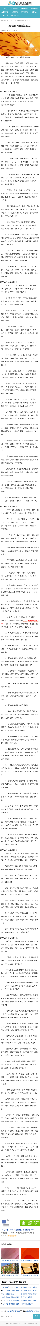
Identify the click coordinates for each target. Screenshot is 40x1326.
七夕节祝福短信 (27, 1304)
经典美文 (15, 8)
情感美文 (35, 8)
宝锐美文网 (16, 1323)
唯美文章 (25, 12)
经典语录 (20, 21)
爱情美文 (5, 12)
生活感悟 (15, 15)
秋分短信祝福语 (27, 1297)
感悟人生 (35, 12)
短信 (28, 21)
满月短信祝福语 (8, 1294)
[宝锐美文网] (20, 3)
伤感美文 (25, 8)
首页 (5, 8)
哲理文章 (5, 15)
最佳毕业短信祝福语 (28, 1300)
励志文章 (15, 12)
